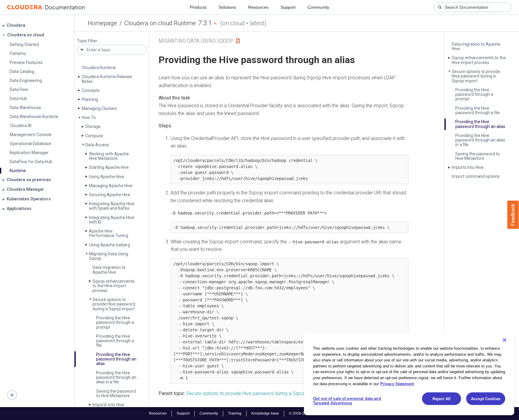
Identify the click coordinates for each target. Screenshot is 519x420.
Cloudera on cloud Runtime (160, 23)
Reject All (441, 399)
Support (288, 7)
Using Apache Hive (106, 176)
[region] (409, 374)
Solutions (227, 7)
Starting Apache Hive (109, 167)
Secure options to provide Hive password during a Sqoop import (114, 304)
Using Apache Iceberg (109, 244)
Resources (258, 7)
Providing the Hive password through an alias (116, 359)
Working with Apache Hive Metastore (109, 156)
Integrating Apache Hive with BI (111, 219)
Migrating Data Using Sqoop (108, 256)
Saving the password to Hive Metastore (116, 393)
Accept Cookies (485, 399)
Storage (93, 126)
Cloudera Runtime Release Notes (107, 79)
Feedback (513, 215)
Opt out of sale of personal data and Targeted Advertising (347, 401)
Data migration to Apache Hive (109, 269)
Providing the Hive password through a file (115, 341)
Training (234, 413)
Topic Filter (87, 41)
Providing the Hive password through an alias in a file (116, 377)
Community (318, 7)
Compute (94, 135)
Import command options (476, 176)
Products (198, 7)
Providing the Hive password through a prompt (115, 322)
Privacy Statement (397, 383)
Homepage (102, 23)
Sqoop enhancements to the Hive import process (114, 286)
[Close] (504, 340)
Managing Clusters (99, 108)
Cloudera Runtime (99, 67)
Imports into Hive (108, 404)
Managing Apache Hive (110, 185)
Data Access (97, 144)
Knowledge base (265, 413)
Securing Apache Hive (109, 194)
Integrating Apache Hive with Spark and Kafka (111, 206)
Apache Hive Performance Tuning (108, 233)
